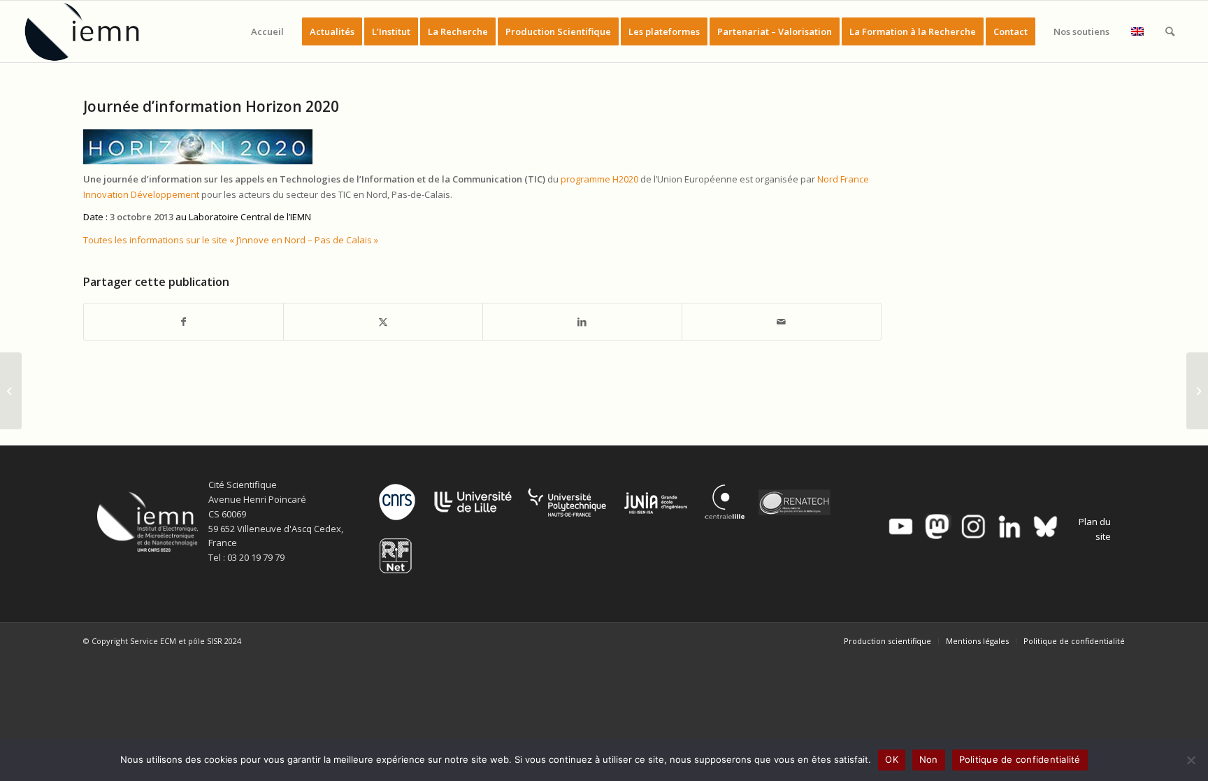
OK (891, 759)
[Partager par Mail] (781, 321)
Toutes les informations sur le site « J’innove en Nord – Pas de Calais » (230, 240)
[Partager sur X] (383, 321)
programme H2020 (599, 179)
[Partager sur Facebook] (183, 321)
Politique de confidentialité (1020, 759)
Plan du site (1095, 529)
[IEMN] (91, 31)
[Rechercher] (1170, 31)
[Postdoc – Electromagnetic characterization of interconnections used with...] (11, 390)
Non (928, 759)
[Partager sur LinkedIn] (582, 321)
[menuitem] (267, 31)
